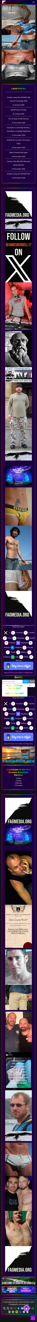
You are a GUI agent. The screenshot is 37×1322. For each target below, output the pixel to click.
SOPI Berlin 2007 (15, 693)
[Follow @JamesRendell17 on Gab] (33, 1308)
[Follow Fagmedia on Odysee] (24, 1312)
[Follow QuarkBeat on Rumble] (13, 1312)
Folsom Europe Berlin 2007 (15, 687)
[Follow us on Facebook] (18, 1308)
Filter (25, 681)
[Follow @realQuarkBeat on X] (4, 1308)
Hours (19, 781)
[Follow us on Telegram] (22, 1308)
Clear (32, 681)
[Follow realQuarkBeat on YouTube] (11, 1308)
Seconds (19, 785)
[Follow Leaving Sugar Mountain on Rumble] (9, 1312)
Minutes (19, 783)
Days (19, 778)
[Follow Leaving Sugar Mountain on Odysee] (27, 1312)
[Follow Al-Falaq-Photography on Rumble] (20, 1312)
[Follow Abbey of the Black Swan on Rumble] (17, 1312)
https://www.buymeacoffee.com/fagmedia (18, 672)
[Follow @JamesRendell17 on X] (8, 1308)
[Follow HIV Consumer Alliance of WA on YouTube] (15, 1308)
